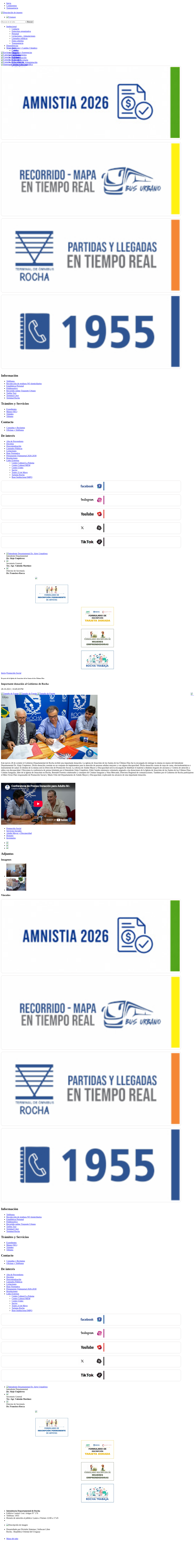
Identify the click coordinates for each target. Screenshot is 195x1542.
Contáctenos (11, 6)
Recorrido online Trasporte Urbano (21, 391)
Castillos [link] (15, 50)
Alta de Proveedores (14, 441)
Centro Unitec (17, 468)
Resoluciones (12, 458)
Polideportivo (12, 388)
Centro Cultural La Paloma (23, 463)
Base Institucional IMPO (22, 477)
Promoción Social (13, 673)
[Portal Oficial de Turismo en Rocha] (36, 578)
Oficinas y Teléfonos (15, 430)
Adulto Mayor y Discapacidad (19, 833)
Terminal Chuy (12, 395)
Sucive (14, 470)
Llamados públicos (19, 38)
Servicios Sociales (13, 831)
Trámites (10, 414)
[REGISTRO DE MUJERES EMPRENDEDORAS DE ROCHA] (97, 647)
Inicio (8, 3)
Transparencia (12, 8)
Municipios (11, 48)
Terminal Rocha (13, 398)
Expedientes (11, 409)
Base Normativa (13, 453)
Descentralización (13, 446)
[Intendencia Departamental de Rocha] (11, 12)
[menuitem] (100, 34)
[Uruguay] (11, 17)
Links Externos (12, 460)
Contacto (15, 29)
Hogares (9, 835)
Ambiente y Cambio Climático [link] (24, 48)
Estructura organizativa (21, 31)
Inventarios (11, 838)
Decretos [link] (10, 444)
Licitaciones (11, 451)
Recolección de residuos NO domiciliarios (24, 383)
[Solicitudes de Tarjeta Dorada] (97, 625)
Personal (15, 34)
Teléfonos (10, 381)
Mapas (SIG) (11, 411)
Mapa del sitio (12, 1538)
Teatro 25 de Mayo (20, 472)
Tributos (9, 416)
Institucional (11, 26)
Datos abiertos (18, 41)
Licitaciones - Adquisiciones (23, 36)
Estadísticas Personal (15, 386)
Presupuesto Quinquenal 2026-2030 (21, 456)
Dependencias (12, 45)
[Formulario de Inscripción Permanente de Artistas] (51, 603)
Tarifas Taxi (11, 393)
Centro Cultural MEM (21, 465)
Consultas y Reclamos (15, 428)
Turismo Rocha (18, 475)
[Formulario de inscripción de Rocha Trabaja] (97, 668)
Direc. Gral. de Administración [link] (24, 62)
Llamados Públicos (14, 448)
